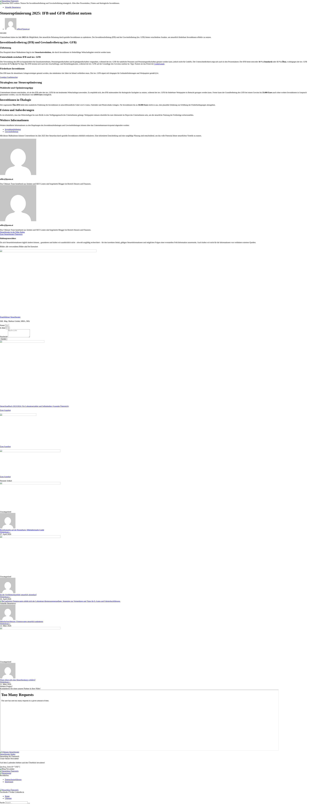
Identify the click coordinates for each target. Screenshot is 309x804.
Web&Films (33, 786)
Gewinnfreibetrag (11, 132)
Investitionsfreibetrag (13, 129)
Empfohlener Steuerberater (10, 317)
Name (2, 325)
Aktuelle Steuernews (13, 7)
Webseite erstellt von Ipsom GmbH (13, 786)
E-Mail (3, 328)
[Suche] (29, 803)
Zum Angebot (5, 410)
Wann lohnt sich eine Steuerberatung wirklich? (17, 680)
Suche (2, 803)
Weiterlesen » (5, 532)
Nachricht (4, 337)
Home (7, 796)
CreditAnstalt (159, 64)
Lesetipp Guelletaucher (9, 77)
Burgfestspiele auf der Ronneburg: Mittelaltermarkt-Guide (22, 530)
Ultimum (8, 798)
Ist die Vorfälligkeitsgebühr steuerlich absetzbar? (18, 595)
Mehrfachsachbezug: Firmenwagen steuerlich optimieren (21, 621)
